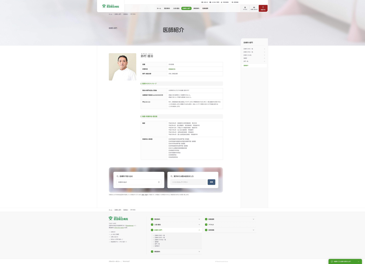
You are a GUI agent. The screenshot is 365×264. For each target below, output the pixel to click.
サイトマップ (126, 261)
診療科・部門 (113, 28)
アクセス (245, 9)
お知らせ (206, 2)
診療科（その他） (248, 55)
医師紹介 (246, 65)
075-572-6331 (119, 228)
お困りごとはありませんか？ (342, 261)
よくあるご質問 (215, 2)
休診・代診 (144, 195)
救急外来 (263, 9)
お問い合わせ (254, 9)
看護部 (245, 58)
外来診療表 (226, 2)
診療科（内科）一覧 (248, 49)
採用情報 (236, 2)
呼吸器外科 (172, 69)
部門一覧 (246, 61)
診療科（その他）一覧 (160, 240)
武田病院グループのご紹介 (118, 242)
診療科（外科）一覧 (248, 52)
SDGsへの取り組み (116, 239)
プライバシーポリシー (115, 261)
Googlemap (129, 226)
